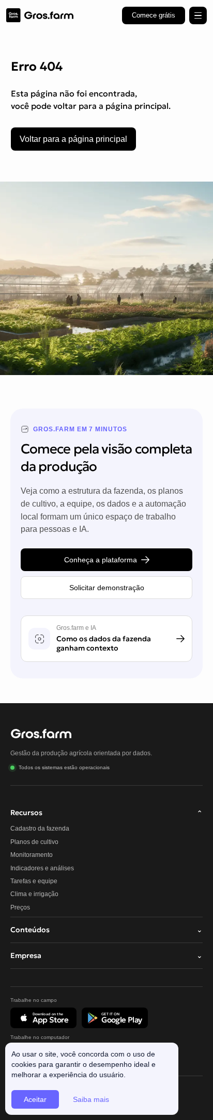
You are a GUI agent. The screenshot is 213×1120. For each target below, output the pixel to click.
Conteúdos (106, 929)
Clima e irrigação (34, 894)
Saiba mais (91, 1099)
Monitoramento (31, 854)
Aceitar (35, 1099)
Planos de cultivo (34, 842)
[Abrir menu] (198, 15)
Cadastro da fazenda (39, 828)
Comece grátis (153, 15)
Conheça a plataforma (100, 560)
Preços (20, 907)
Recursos (106, 813)
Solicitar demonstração (106, 587)
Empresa (106, 955)
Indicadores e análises (42, 868)
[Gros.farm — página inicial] (39, 15)
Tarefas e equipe (33, 881)
